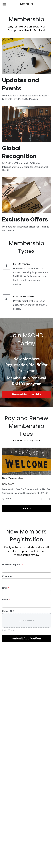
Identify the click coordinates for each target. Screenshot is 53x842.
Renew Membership (26, 394)
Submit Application (26, 638)
